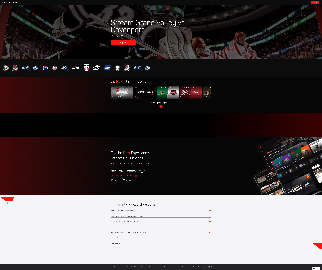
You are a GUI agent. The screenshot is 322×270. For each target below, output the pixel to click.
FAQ (127, 266)
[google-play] (115, 184)
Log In (306, 2)
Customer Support (114, 266)
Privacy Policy (158, 266)
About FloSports (134, 266)
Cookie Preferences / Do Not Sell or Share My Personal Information (188, 266)
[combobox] (316, 268)
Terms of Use (167, 266)
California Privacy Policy (146, 266)
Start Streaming (122, 94)
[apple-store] (127, 184)
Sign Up (315, 2)
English (315, 268)
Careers (122, 266)
